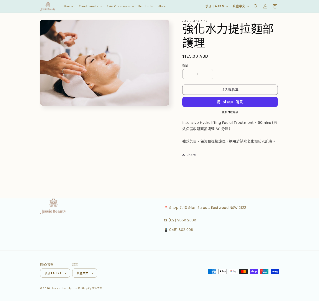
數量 (185, 66)
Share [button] (191, 155)
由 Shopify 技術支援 (90, 288)
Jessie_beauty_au (64, 288)
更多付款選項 (230, 112)
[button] (90, 6)
